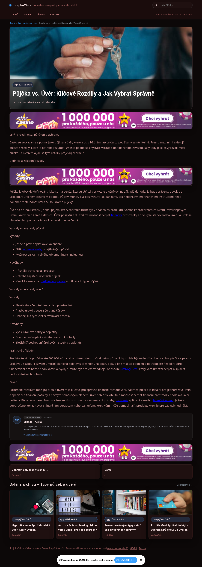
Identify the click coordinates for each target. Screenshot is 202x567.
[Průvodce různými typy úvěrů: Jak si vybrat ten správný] (124, 514)
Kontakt (54, 14)
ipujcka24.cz (22, 5)
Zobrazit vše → (185, 484)
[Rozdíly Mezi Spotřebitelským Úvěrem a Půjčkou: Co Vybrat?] (171, 514)
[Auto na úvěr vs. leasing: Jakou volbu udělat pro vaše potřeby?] (78, 514)
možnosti (122, 400)
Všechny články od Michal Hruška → (39, 435)
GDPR (133, 548)
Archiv (27, 14)
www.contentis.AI (117, 548)
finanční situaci (163, 400)
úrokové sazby (32, 249)
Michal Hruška (33, 422)
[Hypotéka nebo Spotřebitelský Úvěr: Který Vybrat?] (31, 514)
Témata (40, 14)
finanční (116, 215)
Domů (15, 14)
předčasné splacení (52, 281)
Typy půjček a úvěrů (27, 22)
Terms (142, 548)
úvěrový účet (128, 369)
